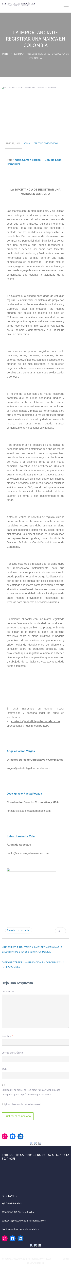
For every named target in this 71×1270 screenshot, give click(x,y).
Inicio (5, 53)
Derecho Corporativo (46, 143)
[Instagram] (5, 1136)
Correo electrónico (13, 1052)
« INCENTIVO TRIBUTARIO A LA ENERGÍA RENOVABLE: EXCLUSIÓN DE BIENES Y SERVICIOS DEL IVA (32, 949)
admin (27, 143)
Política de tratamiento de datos (20, 1229)
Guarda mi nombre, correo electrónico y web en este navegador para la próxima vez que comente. (31, 1092)
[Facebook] (13, 1136)
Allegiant (57, 1258)
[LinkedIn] (20, 1136)
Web (4, 1069)
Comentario (9, 991)
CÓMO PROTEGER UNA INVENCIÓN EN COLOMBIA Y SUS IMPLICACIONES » (33, 964)
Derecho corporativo (18, 930)
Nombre (7, 1036)
